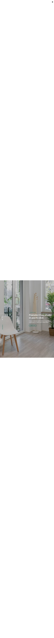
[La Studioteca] (7, 2)
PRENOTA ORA (32, 325)
